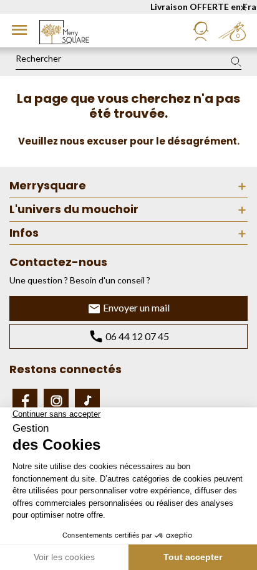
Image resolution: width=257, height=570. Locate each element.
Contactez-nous (58, 262)
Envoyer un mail (135, 307)
